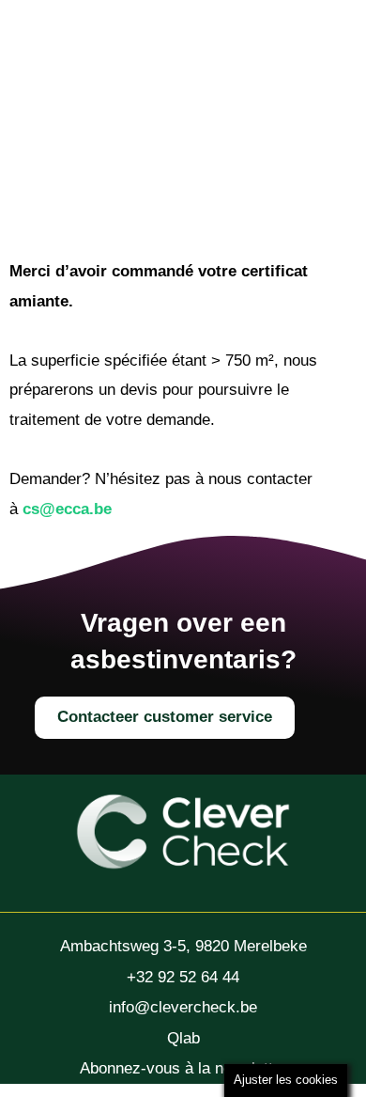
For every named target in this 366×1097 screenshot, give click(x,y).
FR (247, 112)
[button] (87, 109)
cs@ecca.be (67, 509)
